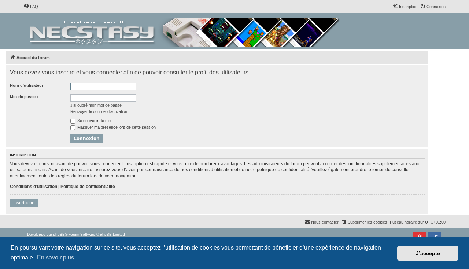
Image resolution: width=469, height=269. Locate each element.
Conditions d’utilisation (33, 186)
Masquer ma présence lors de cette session (116, 127)
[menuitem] (30, 6)
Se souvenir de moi (93, 120)
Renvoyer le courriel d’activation (98, 111)
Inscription (23, 202)
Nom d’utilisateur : (28, 85)
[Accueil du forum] (185, 31)
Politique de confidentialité (87, 186)
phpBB (59, 234)
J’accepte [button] (428, 253)
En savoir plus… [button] (58, 257)
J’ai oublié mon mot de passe (96, 105)
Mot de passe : (24, 97)
